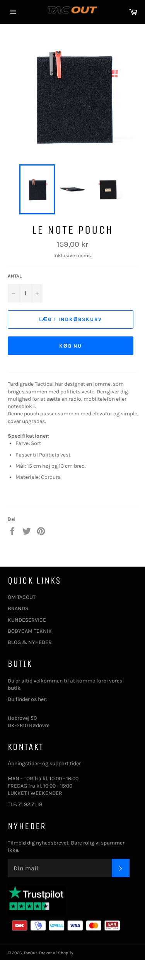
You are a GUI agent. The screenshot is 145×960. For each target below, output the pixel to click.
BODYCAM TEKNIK (30, 631)
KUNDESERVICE (27, 620)
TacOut (30, 952)
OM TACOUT (22, 597)
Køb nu (70, 346)
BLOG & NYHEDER (30, 642)
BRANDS (18, 608)
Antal (15, 276)
